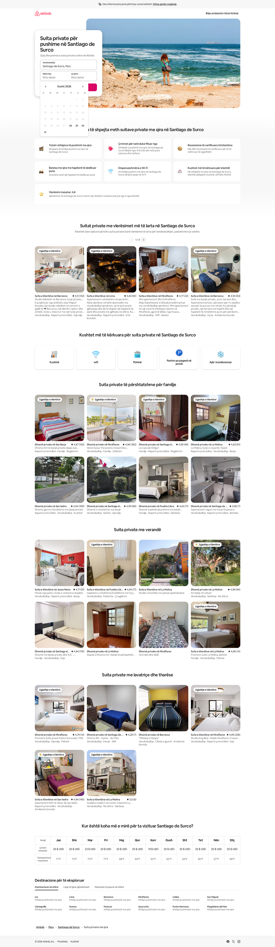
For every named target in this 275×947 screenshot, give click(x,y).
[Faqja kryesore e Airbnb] (43, 13)
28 (70, 125)
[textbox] (54, 77)
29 (76, 125)
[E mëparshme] (131, 239)
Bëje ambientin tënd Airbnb (222, 13)
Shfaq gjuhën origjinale (165, 4)
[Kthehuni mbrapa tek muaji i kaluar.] (46, 87)
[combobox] (68, 66)
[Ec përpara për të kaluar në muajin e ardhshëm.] (83, 87)
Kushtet (75, 941)
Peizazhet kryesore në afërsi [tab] (109, 887)
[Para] (143, 239)
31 (45, 132)
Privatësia (62, 941)
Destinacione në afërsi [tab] (46, 887)
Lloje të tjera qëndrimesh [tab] (76, 887)
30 (83, 125)
